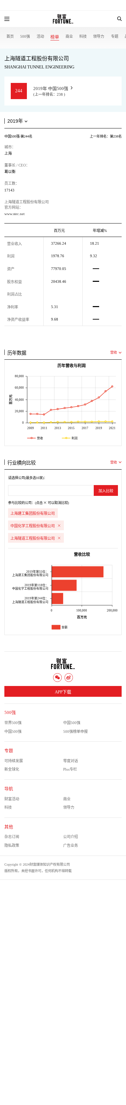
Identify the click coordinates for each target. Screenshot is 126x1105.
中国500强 (71, 723)
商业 (69, 36)
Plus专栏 (70, 769)
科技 (83, 36)
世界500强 (13, 723)
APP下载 (63, 692)
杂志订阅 (11, 837)
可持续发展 (13, 761)
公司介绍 (70, 837)
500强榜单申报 (75, 731)
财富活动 (11, 799)
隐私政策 (11, 845)
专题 (114, 36)
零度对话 (70, 761)
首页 (10, 36)
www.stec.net (14, 214)
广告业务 (70, 845)
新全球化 (11, 769)
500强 (25, 36)
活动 (40, 36)
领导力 (98, 36)
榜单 (54, 37)
